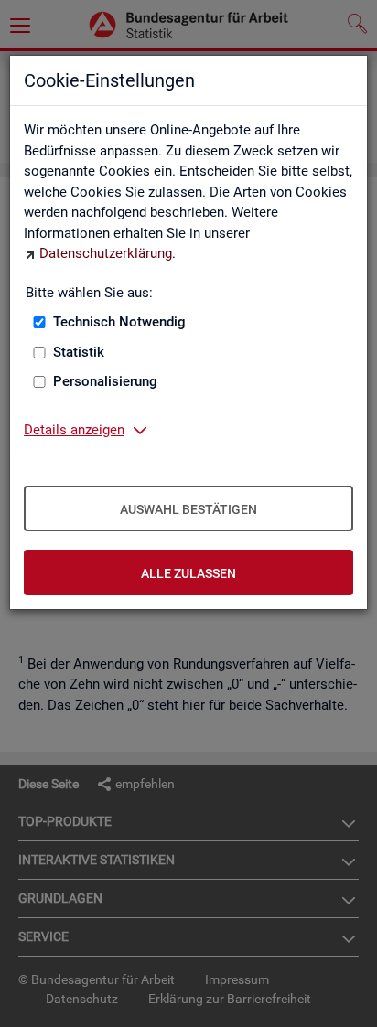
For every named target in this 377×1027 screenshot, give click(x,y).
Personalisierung (105, 381)
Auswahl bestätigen (188, 509)
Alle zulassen (188, 573)
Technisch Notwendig (119, 322)
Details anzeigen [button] (74, 430)
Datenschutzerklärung (105, 253)
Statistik (78, 352)
